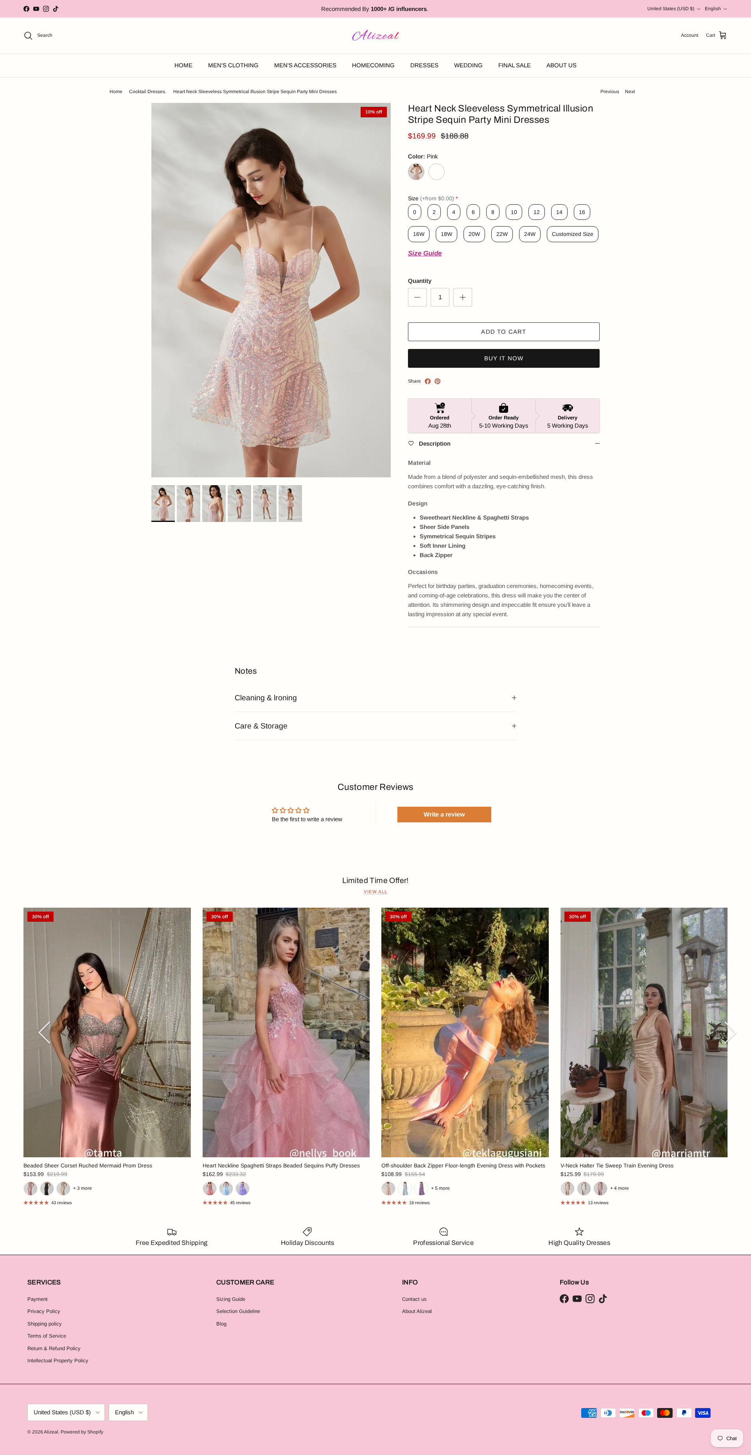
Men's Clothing (233, 65)
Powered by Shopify (82, 1432)
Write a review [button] (444, 814)
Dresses (424, 65)
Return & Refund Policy (54, 1348)
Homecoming (373, 65)
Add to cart (503, 331)
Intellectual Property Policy (57, 1360)
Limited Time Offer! (375, 880)
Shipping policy (44, 1324)
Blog (221, 1324)
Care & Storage (261, 725)
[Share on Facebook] (428, 381)
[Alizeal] (375, 35)
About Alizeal (417, 1311)
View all (375, 891)
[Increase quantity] (462, 297)
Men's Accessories (305, 65)
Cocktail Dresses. (147, 91)
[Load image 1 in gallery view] (271, 290)
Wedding (468, 65)
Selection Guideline (238, 1311)
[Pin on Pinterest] (437, 381)
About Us (561, 65)
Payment (37, 1299)
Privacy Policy (43, 1311)
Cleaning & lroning (266, 697)
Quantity (419, 280)
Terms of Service (46, 1336)
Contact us (414, 1299)
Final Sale (514, 65)
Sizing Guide (230, 1299)
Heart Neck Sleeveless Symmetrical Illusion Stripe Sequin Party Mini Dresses (255, 91)
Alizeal (51, 1432)
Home (183, 65)
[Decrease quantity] (417, 297)
